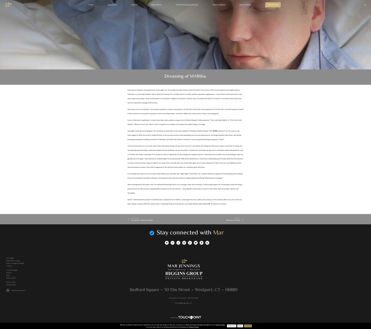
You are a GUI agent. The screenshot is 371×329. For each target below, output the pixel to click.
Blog (7, 275)
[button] (365, 4)
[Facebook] (167, 243)
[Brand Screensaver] (9, 290)
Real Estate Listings (13, 260)
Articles (9, 273)
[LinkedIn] (201, 243)
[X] (178, 243)
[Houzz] (207, 243)
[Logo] (8, 4)
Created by (174, 317)
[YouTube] (196, 243)
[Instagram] (172, 243)
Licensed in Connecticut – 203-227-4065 (183, 298)
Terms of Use (10, 282)
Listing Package (11, 270)
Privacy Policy (11, 285)
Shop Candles (11, 278)
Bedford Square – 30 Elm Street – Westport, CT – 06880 (183, 290)
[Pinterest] (184, 243)
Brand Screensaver (18, 290)
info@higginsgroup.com (183, 303)
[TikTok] (190, 243)
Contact (9, 266)
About (10, 258)
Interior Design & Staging (15, 263)
